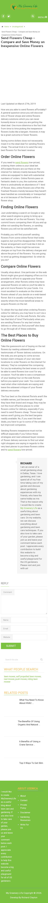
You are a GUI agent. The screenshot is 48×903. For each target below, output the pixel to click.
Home (6, 27)
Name (5, 620)
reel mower (9, 679)
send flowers (21, 162)
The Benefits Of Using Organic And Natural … (29, 723)
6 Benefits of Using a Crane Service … (29, 743)
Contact (23, 800)
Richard (26, 463)
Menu (41, 17)
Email (5, 629)
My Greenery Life (28, 508)
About (23, 796)
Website (6, 637)
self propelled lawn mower (28, 676)
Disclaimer (25, 812)
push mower (21, 679)
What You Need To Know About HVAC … (31, 701)
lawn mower (9, 676)
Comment (7, 592)
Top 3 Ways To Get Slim (31, 763)
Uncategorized (17, 27)
